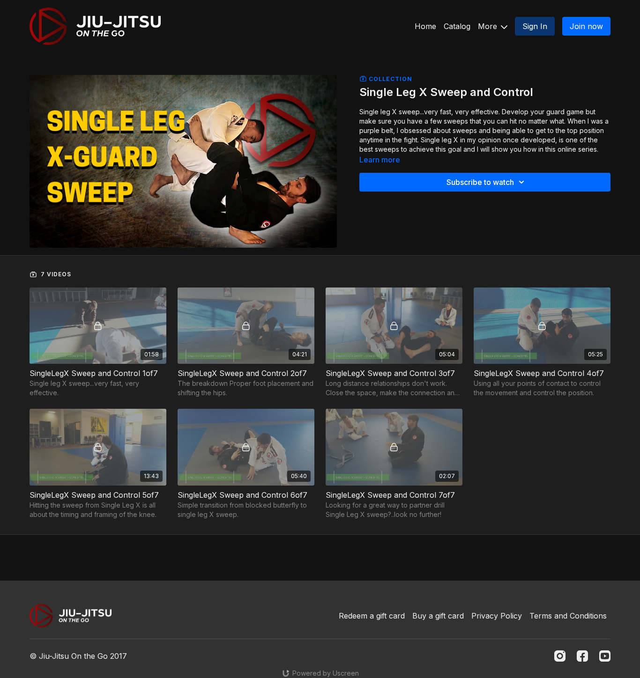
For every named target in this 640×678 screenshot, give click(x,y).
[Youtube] (604, 656)
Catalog (457, 26)
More (488, 26)
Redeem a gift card (372, 615)
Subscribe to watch (480, 182)
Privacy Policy (496, 615)
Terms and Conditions (568, 615)
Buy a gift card (438, 615)
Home (425, 26)
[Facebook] (582, 656)
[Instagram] (560, 656)
